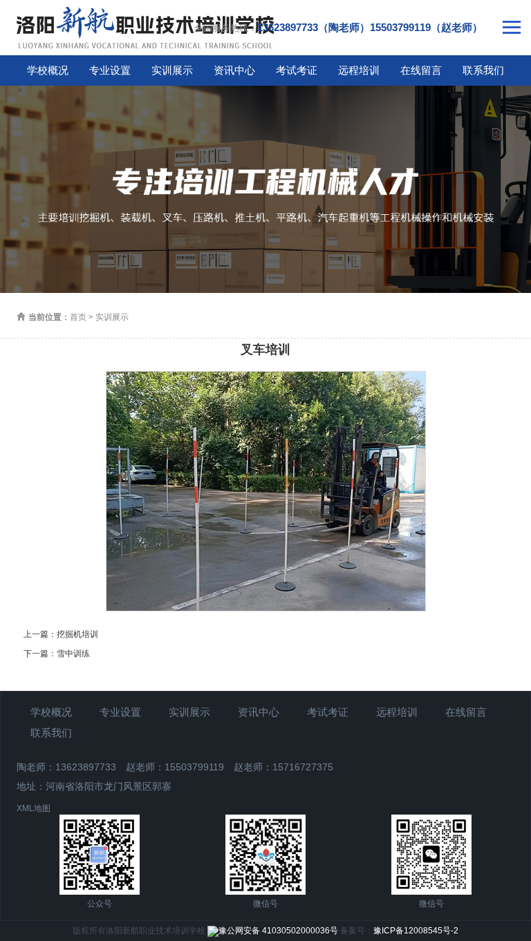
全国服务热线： (338, 27)
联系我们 (483, 70)
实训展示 (172, 70)
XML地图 (33, 808)
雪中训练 (73, 653)
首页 (78, 317)
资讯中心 (234, 70)
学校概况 (47, 70)
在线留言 (421, 70)
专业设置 (110, 70)
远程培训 (359, 70)
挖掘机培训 (77, 634)
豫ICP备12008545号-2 (415, 930)
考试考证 (296, 70)
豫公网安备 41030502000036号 (278, 930)
